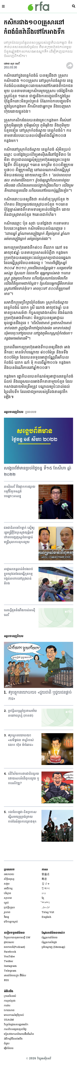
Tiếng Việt (48, 912)
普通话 (45, 874)
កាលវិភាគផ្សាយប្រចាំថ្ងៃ (15, 1029)
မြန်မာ (45, 884)
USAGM (9, 1020)
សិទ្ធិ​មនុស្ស (9, 879)
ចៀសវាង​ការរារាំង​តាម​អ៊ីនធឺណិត (19, 1034)
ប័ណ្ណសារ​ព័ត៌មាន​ (49, 938)
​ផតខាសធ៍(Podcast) (14, 947)
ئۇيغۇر (46, 907)
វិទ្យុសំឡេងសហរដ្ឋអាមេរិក (16, 1025)
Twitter (8, 961)
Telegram (10, 971)
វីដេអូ (6, 917)
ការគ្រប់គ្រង (9, 1001)
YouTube (9, 957)
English (46, 917)
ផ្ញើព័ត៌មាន (8, 1048)
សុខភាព (8, 898)
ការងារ (7, 1006)
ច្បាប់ (6, 903)
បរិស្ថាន (7, 893)
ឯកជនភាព (9, 1010)
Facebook (10, 952)
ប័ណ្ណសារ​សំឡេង (49, 942)
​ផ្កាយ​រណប (9, 942)
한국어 (45, 889)
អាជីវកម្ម (8, 889)
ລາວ (44, 893)
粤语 (44, 879)
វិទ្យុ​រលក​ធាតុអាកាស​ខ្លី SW (17, 938)
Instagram (10, 966)
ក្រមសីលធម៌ (10, 996)
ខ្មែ (43, 898)
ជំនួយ (6, 1043)
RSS (6, 980)
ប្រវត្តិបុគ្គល (9, 907)
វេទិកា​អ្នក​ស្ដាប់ (11, 922)
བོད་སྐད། (46, 903)
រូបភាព (7, 912)
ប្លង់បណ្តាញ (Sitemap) (53, 947)
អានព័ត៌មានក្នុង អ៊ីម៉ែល (15, 975)
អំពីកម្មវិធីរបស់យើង (13, 1039)
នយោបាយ (9, 874)
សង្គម (6, 884)
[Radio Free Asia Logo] (38, 6)
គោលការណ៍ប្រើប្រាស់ (14, 1015)
